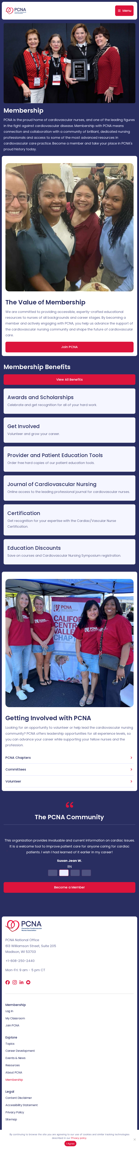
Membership (14, 1080)
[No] (134, 1139)
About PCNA (13, 1072)
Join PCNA (12, 1025)
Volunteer (13, 781)
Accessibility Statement (21, 1105)
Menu (127, 10)
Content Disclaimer (18, 1098)
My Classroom (15, 1018)
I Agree (70, 1143)
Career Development (20, 1051)
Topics (9, 1044)
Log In (9, 1011)
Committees (15, 769)
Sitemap (11, 1119)
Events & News (15, 1058)
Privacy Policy (14, 1112)
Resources (12, 1065)
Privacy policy (78, 1138)
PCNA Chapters (18, 757)
